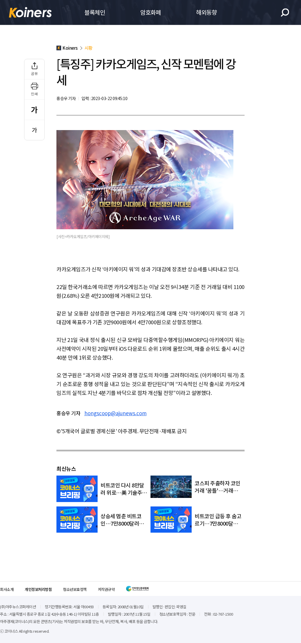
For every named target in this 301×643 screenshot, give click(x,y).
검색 (285, 12)
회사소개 (7, 589)
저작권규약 (106, 589)
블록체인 (94, 12)
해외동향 (206, 12)
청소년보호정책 (75, 589)
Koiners (30, 12)
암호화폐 (150, 12)
